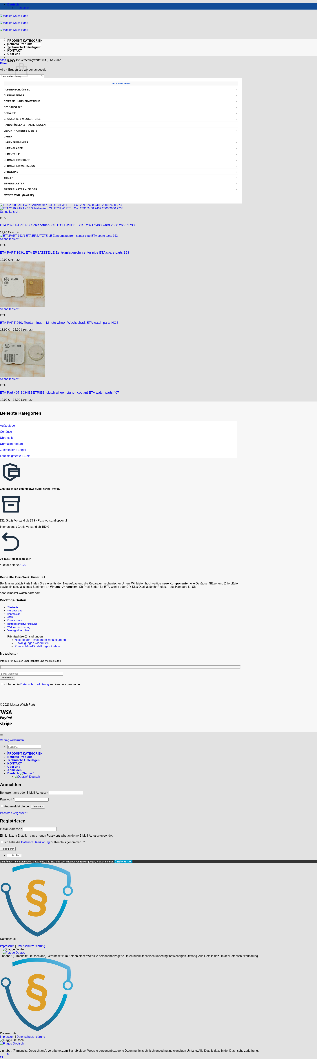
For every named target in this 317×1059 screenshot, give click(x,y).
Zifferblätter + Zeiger (20, 189)
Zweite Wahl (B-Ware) (19, 195)
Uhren (8, 136)
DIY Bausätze (13, 107)
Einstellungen (123, 861)
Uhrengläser (13, 148)
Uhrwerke (11, 171)
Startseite (12, 607)
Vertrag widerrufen (18, 630)
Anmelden (38, 806)
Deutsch (13, 4)
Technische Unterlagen (23, 47)
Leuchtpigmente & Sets (20, 130)
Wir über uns (14, 610)
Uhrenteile (12, 154)
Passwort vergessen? (14, 813)
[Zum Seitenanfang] (1, 734)
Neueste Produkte (19, 44)
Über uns (13, 53)
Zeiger (8, 177)
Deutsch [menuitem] (24, 7)
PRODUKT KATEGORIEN (25, 40)
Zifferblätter (14, 183)
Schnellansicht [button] (9, 211)
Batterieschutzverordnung (22, 623)
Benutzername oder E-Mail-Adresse (24, 792)
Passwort (7, 799)
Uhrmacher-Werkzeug (19, 166)
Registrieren (7, 848)
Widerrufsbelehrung (18, 627)
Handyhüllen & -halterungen (25, 124)
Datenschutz (14, 620)
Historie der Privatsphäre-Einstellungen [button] (40, 639)
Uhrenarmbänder (16, 142)
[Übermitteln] (8, 751)
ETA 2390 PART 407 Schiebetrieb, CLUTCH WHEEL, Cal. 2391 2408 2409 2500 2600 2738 (67, 225)
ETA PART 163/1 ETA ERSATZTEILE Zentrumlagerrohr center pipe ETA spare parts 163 (64, 252)
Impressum (13, 613)
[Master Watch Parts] (14, 22)
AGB (22, 564)
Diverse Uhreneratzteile (22, 101)
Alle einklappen (121, 83)
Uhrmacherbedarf (17, 160)
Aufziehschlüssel (17, 89)
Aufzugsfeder (14, 95)
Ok (7, 1054)
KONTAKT (14, 50)
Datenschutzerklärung (35, 684)
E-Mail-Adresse (11, 829)
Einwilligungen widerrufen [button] (32, 643)
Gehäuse (10, 113)
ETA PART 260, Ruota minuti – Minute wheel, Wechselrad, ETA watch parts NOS (59, 322)
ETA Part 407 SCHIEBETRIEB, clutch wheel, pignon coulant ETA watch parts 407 (59, 392)
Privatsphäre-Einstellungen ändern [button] (37, 646)
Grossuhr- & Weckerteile (22, 119)
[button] (11, 60)
